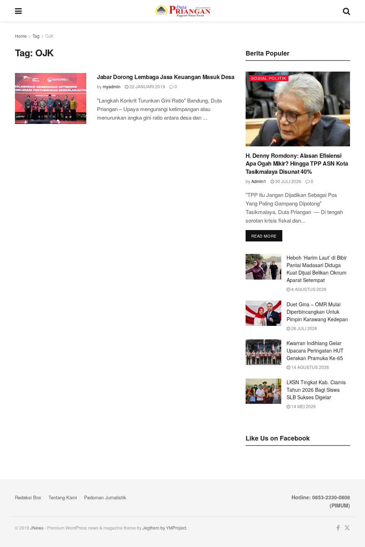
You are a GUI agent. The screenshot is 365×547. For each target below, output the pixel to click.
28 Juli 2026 (303, 328)
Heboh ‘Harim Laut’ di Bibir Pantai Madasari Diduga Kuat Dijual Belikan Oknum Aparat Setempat (317, 268)
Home (21, 36)
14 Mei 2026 (303, 406)
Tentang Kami (62, 497)
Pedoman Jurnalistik (105, 497)
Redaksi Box (28, 497)
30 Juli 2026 (287, 181)
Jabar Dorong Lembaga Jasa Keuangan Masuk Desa (166, 77)
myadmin (111, 86)
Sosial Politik (268, 78)
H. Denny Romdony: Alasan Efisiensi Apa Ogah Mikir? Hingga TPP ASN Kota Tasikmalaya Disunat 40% (297, 163)
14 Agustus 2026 (309, 367)
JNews (36, 528)
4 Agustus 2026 (308, 289)
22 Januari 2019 (146, 86)
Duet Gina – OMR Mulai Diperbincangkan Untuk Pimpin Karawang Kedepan (317, 312)
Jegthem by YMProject (164, 528)
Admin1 (258, 181)
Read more (264, 236)
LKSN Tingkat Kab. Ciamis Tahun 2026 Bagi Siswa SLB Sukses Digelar (316, 390)
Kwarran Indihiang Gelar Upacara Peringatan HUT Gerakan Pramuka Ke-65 (315, 350)
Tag (36, 36)
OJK (49, 36)
